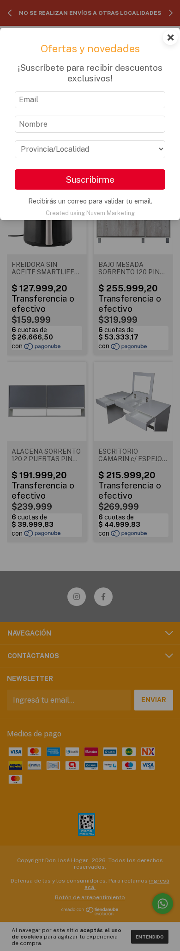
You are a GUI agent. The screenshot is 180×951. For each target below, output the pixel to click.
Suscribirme (90, 179)
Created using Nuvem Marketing (90, 213)
